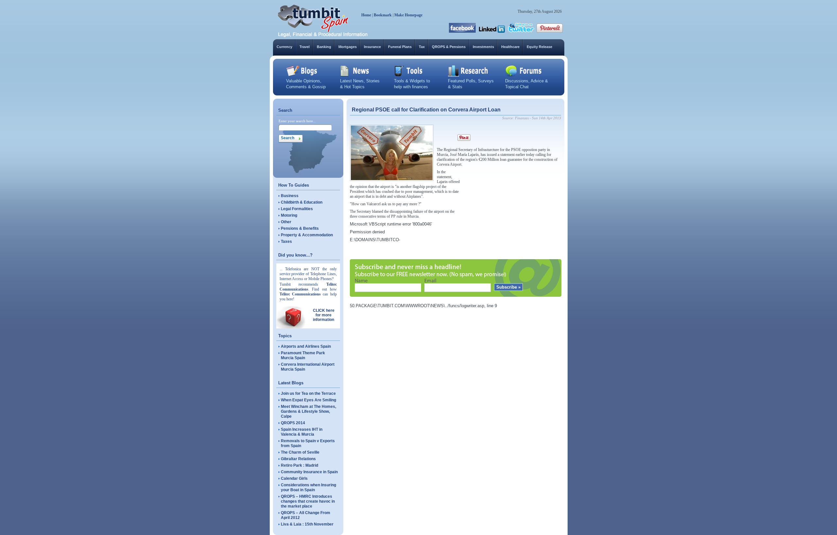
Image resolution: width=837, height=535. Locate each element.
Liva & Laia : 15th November (307, 524)
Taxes (286, 241)
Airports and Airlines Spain (306, 346)
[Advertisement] (512, 210)
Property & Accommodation (307, 235)
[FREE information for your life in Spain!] (323, 36)
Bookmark (383, 15)
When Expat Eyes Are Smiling (308, 400)
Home (366, 15)
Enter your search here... (297, 121)
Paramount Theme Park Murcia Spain (303, 355)
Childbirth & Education (301, 202)
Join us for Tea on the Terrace (308, 393)
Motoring (289, 215)
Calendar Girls (294, 478)
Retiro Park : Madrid (299, 465)
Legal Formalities (297, 209)
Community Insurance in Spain (309, 472)
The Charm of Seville (300, 452)
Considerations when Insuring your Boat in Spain (308, 487)
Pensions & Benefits (300, 228)
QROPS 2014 (293, 423)
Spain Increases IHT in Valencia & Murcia (301, 432)
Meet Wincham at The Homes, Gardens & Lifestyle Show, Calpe (308, 411)
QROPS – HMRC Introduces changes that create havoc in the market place (308, 501)
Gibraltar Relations (298, 459)
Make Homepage (408, 15)
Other (286, 222)
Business (290, 195)
